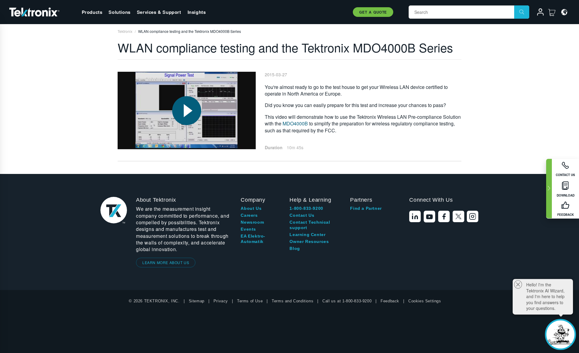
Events (248, 229)
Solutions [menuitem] (119, 12)
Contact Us (302, 215)
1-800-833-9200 (306, 208)
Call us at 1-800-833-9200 (347, 301)
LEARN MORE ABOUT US (165, 262)
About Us (251, 208)
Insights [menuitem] (197, 12)
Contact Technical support (310, 225)
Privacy (221, 301)
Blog (295, 248)
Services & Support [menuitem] (159, 12)
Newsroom (252, 222)
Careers (249, 215)
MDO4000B (295, 123)
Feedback (390, 301)
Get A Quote (373, 12)
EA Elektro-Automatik (253, 239)
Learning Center (307, 234)
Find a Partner (365, 208)
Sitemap (196, 301)
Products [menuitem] (92, 12)
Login (538, 13)
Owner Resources (309, 241)
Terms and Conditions (292, 301)
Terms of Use (250, 301)
